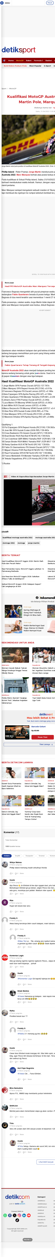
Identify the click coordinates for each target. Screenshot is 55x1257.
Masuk (50, 3)
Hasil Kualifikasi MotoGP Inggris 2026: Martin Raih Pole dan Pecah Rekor (22, 562)
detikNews (41, 1201)
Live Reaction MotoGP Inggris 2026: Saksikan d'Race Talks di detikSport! (20, 577)
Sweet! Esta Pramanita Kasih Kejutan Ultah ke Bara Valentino (11, 786)
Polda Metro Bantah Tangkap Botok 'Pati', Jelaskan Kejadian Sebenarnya (14, 700)
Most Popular (35, 66)
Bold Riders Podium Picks (15, 66)
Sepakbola (41, 1219)
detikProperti (42, 1226)
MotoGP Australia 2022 (13, 370)
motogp (21, 543)
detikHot (41, 1213)
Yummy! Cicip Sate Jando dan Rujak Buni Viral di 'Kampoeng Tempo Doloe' (34, 815)
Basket (49, 60)
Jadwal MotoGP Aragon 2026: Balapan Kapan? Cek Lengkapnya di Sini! (21, 585)
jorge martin (33, 543)
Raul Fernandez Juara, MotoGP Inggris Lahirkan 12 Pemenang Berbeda (23, 570)
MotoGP (20, 60)
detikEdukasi (42, 1204)
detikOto (41, 1223)
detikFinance (42, 1207)
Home (11, 60)
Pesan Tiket (42, 737)
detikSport (41, 1216)
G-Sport (47, 66)
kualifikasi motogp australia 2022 (17, 538)
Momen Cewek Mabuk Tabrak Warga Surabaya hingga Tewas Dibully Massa (14, 670)
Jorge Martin (35, 172)
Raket (28, 60)
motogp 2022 (9, 543)
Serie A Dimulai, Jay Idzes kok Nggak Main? (34, 785)
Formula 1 (38, 60)
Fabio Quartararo (20, 294)
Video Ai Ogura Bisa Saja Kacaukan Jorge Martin (32, 477)
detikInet (41, 1210)
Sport (4, 88)
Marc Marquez (23, 175)
